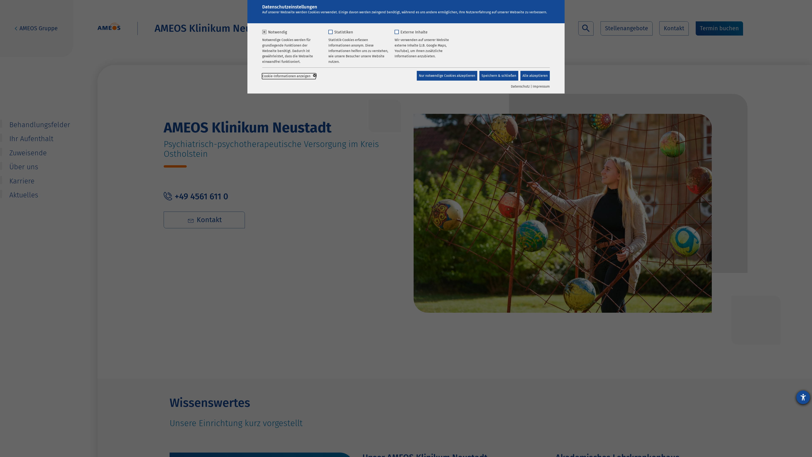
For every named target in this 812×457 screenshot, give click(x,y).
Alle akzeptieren (535, 76)
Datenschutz (520, 86)
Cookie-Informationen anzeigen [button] (286, 76)
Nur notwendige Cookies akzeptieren (447, 76)
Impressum (541, 86)
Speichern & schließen (498, 76)
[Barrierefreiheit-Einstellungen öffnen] (803, 397)
